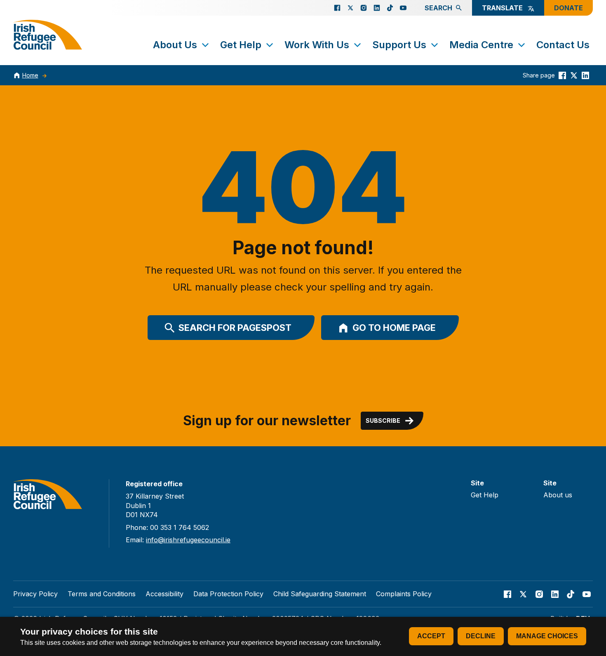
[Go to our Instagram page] (364, 8)
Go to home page (394, 327)
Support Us (399, 45)
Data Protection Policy (228, 594)
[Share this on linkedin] (585, 75)
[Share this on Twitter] (574, 75)
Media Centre (481, 45)
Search (438, 8)
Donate (568, 8)
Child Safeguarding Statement (319, 594)
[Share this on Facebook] (562, 75)
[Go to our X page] (350, 8)
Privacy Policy (35, 594)
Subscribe (383, 420)
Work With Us (316, 45)
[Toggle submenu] (205, 45)
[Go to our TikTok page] (390, 8)
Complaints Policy (404, 594)
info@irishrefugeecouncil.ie (188, 540)
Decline (481, 636)
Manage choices (547, 636)
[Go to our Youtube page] (403, 8)
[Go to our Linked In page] (377, 8)
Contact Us (563, 45)
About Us (175, 45)
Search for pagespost (235, 327)
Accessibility (164, 594)
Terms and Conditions (102, 594)
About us (557, 495)
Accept (431, 636)
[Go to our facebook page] (337, 8)
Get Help (240, 45)
